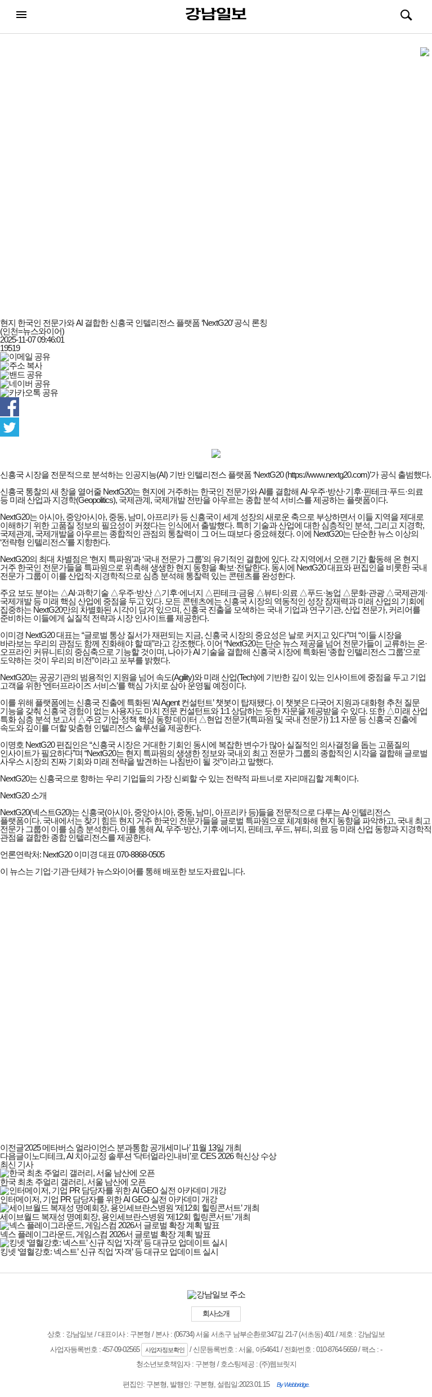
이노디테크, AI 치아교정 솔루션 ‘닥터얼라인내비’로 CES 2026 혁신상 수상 (138, 1156)
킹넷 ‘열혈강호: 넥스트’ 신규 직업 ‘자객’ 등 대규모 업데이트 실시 (109, 1251)
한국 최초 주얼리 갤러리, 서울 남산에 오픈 (73, 1182)
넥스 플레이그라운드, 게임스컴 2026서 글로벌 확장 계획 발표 (105, 1234)
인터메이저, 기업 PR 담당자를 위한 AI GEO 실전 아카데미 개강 (108, 1199)
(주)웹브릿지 (277, 1364)
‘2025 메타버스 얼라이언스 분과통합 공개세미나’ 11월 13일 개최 (120, 1147)
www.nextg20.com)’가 (343, 474)
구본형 (205, 1364)
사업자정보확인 (164, 1349)
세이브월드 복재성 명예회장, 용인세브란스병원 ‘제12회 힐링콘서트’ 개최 (125, 1216)
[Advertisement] (216, 181)
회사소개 (216, 1313)
